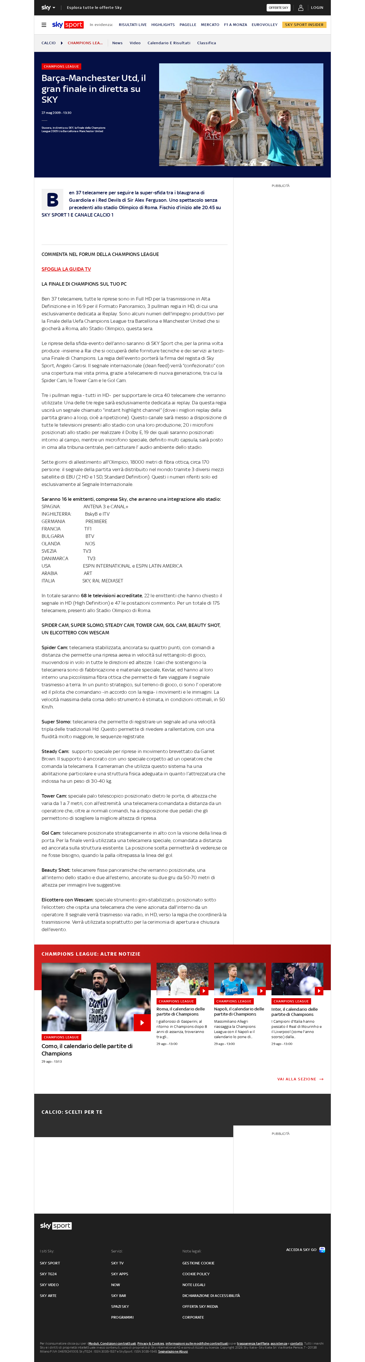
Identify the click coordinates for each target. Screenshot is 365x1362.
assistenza (279, 1343)
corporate (193, 1317)
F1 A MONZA (235, 25)
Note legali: (192, 1251)
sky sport (50, 1263)
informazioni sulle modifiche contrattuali (197, 1343)
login (317, 7)
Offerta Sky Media (200, 1306)
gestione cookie (198, 1263)
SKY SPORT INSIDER (304, 25)
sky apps (120, 1274)
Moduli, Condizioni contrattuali (112, 1343)
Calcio (49, 43)
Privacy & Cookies (150, 1343)
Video (135, 43)
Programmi (122, 1317)
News (117, 43)
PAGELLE (188, 25)
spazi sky (120, 1306)
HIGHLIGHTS (163, 25)
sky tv (117, 1263)
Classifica (206, 43)
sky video (49, 1285)
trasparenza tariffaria (253, 1343)
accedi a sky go (301, 1250)
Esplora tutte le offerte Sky (94, 7)
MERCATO (210, 25)
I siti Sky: (47, 1251)
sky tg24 (48, 1274)
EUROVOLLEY (265, 25)
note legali (193, 1285)
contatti (296, 1343)
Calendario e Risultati (169, 43)
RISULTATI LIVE (133, 25)
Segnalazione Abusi (173, 1351)
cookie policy (196, 1274)
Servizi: (117, 1251)
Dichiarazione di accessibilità (211, 1296)
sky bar (118, 1296)
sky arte (48, 1296)
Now (115, 1285)
